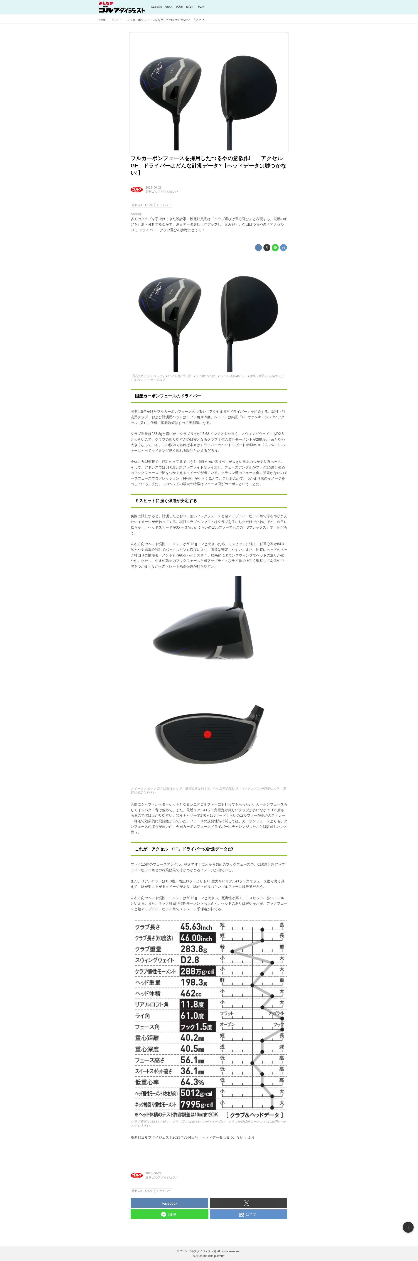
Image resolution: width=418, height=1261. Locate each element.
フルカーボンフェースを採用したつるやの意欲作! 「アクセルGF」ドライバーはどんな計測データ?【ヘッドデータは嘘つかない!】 (209, 165)
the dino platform (213, 1256)
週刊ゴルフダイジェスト (162, 191)
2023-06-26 (153, 187)
